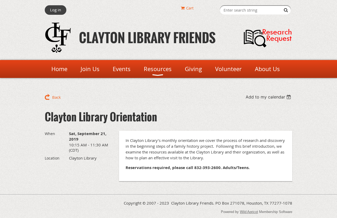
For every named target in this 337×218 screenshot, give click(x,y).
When (50, 133)
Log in (55, 9)
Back (56, 97)
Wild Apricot (249, 212)
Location (52, 158)
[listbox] (269, 97)
